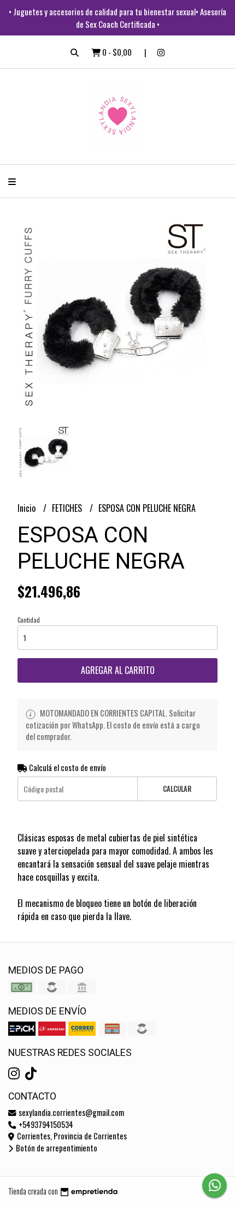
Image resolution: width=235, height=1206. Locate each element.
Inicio (27, 508)
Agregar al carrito (118, 670)
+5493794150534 (45, 1124)
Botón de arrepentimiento (55, 1148)
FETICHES (68, 508)
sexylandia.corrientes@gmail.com (70, 1112)
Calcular (177, 789)
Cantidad (28, 620)
